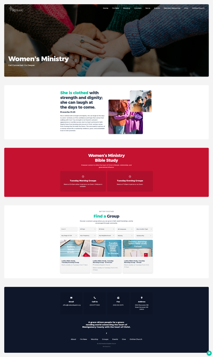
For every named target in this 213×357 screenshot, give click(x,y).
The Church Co (106, 346)
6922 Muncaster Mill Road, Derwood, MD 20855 (141, 307)
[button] (75, 256)
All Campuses (122, 229)
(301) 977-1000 (95, 305)
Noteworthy (140, 235)
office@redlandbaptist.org (72, 305)
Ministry (120, 235)
